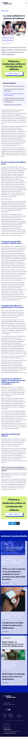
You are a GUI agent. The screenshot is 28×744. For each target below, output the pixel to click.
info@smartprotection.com (9, 704)
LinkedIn (15, 523)
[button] (26, 3)
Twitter (12, 523)
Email (18, 523)
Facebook (9, 523)
